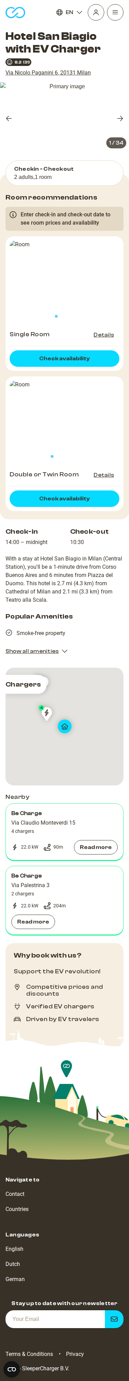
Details (104, 335)
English (14, 1249)
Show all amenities (32, 651)
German (15, 1279)
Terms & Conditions (29, 1354)
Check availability (64, 358)
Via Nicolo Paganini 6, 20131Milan (48, 72)
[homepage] (15, 13)
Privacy (75, 1354)
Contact (15, 1194)
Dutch (13, 1264)
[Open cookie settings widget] (11, 1369)
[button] (64, 831)
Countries (17, 1209)
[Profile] (96, 12)
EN (69, 12)
